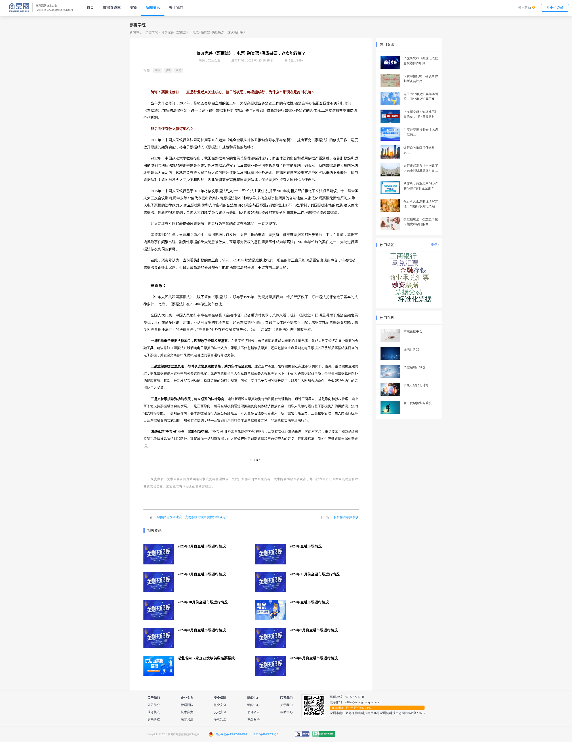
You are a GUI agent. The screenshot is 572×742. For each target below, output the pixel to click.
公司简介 (153, 705)
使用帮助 (524, 7)
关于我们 (176, 7)
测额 (133, 7)
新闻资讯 (153, 7)
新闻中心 (136, 32)
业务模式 (153, 712)
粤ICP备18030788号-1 (265, 734)
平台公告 (253, 712)
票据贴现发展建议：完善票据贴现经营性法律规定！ (193, 517)
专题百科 (253, 719)
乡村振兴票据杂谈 (346, 517)
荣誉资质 (187, 719)
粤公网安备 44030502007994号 (233, 734)
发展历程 (153, 719)
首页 (90, 7)
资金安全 (220, 705)
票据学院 (151, 32)
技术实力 (187, 712)
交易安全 (220, 712)
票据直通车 (112, 7)
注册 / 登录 (555, 8)
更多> (435, 244)
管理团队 (187, 705)
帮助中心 (286, 712)
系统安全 (220, 719)
